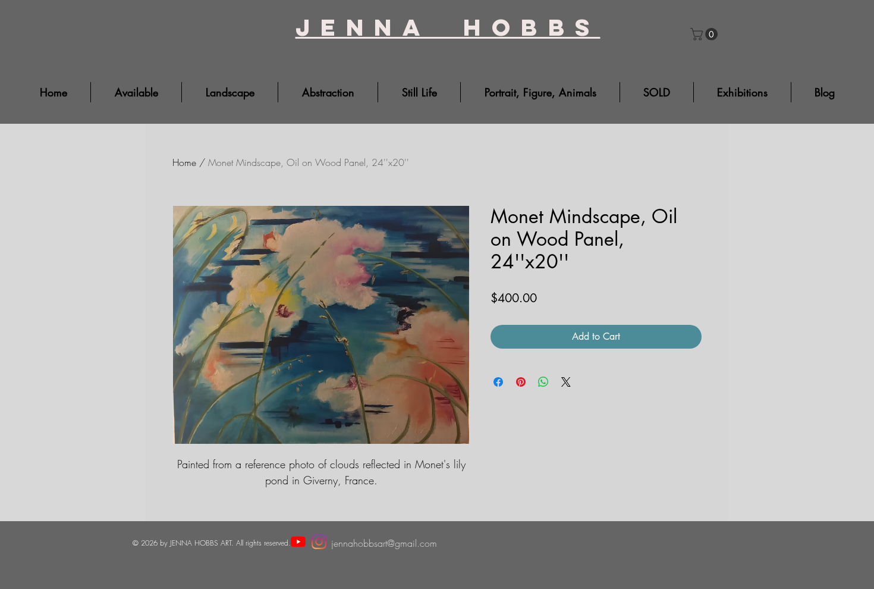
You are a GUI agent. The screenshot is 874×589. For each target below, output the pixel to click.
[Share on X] (566, 382)
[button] (705, 34)
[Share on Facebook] (498, 382)
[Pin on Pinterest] (521, 382)
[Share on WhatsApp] (543, 382)
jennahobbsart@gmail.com (384, 543)
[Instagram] (319, 541)
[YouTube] (298, 541)
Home (184, 162)
